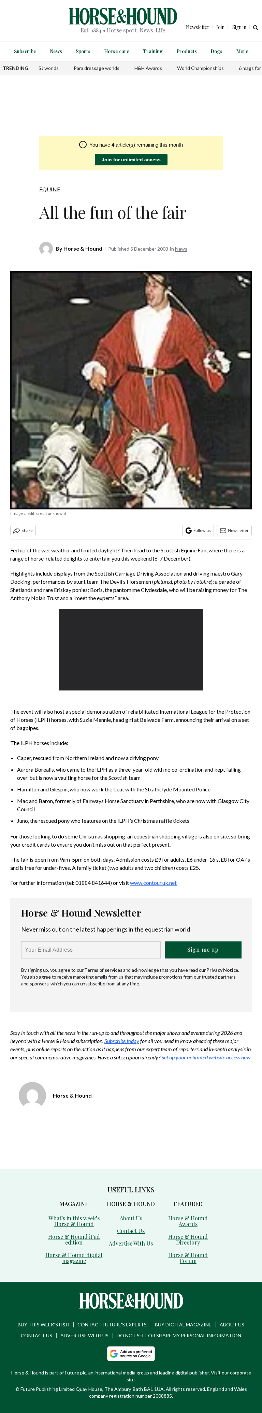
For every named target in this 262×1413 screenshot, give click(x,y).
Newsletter (238, 530)
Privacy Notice (222, 970)
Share (27, 530)
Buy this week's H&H (43, 1324)
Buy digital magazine (183, 1324)
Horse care (116, 51)
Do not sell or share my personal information (179, 1335)
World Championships (200, 68)
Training (153, 51)
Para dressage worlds (96, 68)
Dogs (216, 51)
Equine (49, 189)
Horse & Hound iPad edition (74, 1239)
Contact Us (131, 1230)
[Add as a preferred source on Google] (131, 1353)
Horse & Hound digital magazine (73, 1257)
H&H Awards (148, 68)
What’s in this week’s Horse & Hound (74, 1221)
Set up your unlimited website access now (205, 1057)
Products (186, 51)
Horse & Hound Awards (188, 1221)
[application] (131, 649)
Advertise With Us (131, 1243)
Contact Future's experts (112, 1324)
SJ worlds (49, 68)
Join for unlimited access (131, 159)
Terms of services (103, 970)
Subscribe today (121, 1041)
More (242, 51)
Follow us (202, 530)
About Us (131, 1218)
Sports (83, 51)
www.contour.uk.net (153, 882)
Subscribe (25, 51)
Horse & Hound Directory (188, 1239)
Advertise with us (84, 1335)
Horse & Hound (82, 248)
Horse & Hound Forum (188, 1257)
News (56, 51)
